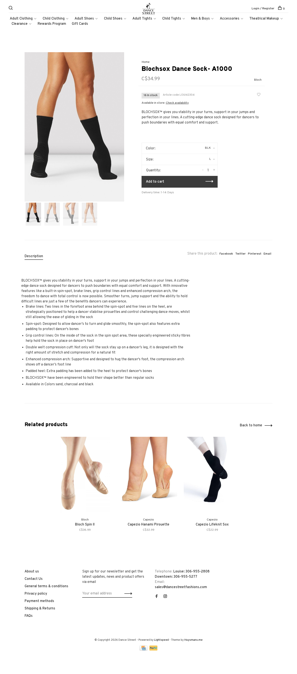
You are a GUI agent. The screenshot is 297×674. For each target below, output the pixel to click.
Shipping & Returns (40, 608)
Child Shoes (113, 19)
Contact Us (34, 579)
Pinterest (254, 254)
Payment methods (39, 601)
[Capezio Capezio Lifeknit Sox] (212, 475)
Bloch (258, 80)
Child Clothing (54, 19)
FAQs (29, 616)
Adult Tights (142, 19)
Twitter (240, 254)
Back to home (251, 425)
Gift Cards (80, 24)
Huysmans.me (193, 640)
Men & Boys (200, 19)
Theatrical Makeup (264, 19)
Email (267, 254)
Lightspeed (161, 640)
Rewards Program (52, 24)
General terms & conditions (46, 586)
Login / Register (263, 8)
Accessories (229, 19)
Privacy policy (36, 594)
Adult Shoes (84, 19)
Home (146, 62)
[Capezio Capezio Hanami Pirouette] (148, 475)
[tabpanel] (74, 127)
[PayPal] (153, 649)
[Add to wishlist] (258, 95)
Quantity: (153, 170)
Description (34, 256)
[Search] (11, 9)
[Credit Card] (144, 649)
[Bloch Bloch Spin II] (84, 475)
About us (32, 571)
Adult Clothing (21, 19)
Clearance (20, 24)
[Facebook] (156, 597)
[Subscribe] (127, 593)
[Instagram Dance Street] (165, 597)
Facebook (226, 254)
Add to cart (155, 182)
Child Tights (171, 19)
